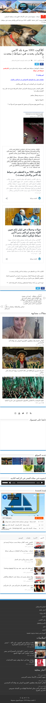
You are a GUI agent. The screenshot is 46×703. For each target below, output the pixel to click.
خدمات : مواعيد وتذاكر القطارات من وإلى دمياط (19, 551)
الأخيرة (35, 538)
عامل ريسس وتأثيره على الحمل (23, 559)
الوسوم (21, 538)
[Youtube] (19, 413)
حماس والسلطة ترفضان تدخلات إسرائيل (14, 306)
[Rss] (30, 413)
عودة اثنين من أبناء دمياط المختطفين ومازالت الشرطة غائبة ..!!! (25, 282)
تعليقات (28, 538)
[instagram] (15, 413)
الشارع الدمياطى (15, 60)
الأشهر (42, 538)
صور (44, 626)
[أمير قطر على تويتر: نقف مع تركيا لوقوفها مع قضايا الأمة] (39, 571)
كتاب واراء (43, 613)
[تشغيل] (42, 483)
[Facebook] (27, 413)
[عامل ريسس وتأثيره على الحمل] (39, 562)
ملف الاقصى (42, 620)
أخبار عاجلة (35, 20)
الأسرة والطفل (41, 623)
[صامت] (10, 483)
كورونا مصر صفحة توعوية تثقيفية (36, 633)
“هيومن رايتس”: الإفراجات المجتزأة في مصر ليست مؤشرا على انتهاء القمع (19, 652)
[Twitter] (23, 413)
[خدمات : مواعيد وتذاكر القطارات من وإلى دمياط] (39, 553)
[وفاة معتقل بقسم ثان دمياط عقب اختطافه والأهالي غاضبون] (39, 579)
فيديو (44, 630)
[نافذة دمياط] (23, 6)
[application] (23, 483)
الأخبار (44, 616)
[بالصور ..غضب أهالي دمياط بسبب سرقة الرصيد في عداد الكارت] (39, 545)
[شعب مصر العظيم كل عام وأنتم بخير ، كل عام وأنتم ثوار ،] (39, 588)
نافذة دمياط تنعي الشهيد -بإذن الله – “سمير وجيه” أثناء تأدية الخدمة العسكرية (19, 643)
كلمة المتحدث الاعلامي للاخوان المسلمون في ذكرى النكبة (23, 16)
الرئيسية (42, 20)
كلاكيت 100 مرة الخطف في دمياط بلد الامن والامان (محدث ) (26, 271)
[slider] (5, 482)
